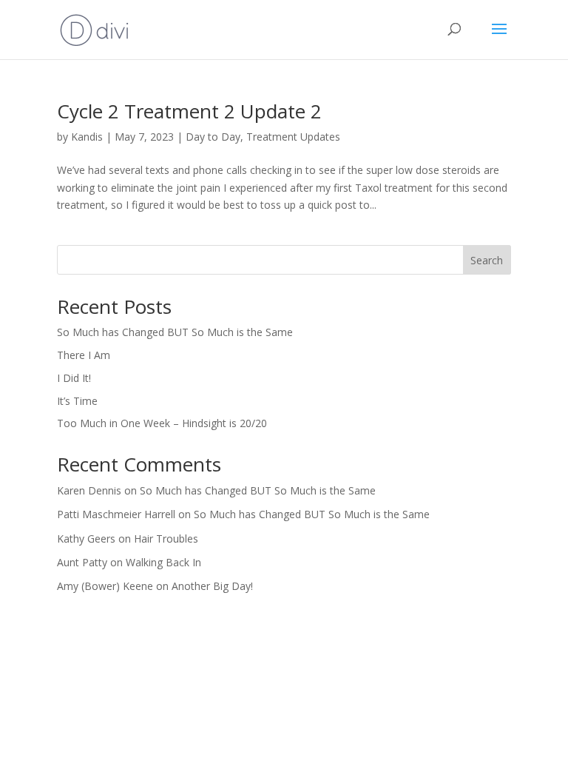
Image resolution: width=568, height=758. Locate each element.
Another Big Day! (212, 586)
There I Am (83, 355)
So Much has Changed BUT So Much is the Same (175, 332)
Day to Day (213, 137)
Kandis (87, 137)
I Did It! (74, 378)
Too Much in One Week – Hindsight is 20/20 (162, 423)
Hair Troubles (166, 538)
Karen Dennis (89, 490)
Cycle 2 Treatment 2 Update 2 (189, 111)
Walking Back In (163, 562)
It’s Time (77, 401)
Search (486, 260)
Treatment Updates (293, 137)
